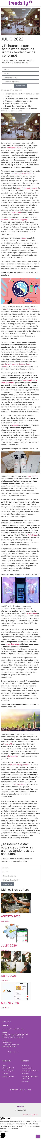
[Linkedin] (25, 1094)
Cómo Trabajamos (8, 1071)
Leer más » (5, 921)
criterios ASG (11, 756)
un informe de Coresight (27, 188)
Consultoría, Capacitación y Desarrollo (29, 1077)
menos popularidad (14, 148)
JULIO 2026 (9, 945)
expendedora (32, 613)
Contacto (5, 1073)
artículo (23, 238)
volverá (15, 425)
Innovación (25, 1073)
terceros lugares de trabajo (20, 173)
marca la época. (28, 309)
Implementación (26, 1068)
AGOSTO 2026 (10, 916)
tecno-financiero (12, 644)
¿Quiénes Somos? (8, 1068)
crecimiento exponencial (19, 765)
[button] (20, 6)
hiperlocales (16, 212)
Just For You (32, 476)
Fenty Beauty (32, 535)
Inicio (4, 1065)
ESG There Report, (19, 784)
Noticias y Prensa (8, 1076)
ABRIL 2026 (9, 975)
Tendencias (25, 1065)
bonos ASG (7, 744)
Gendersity (25, 1081)
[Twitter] (20, 1094)
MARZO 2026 (10, 1003)
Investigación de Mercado (29, 1071)
